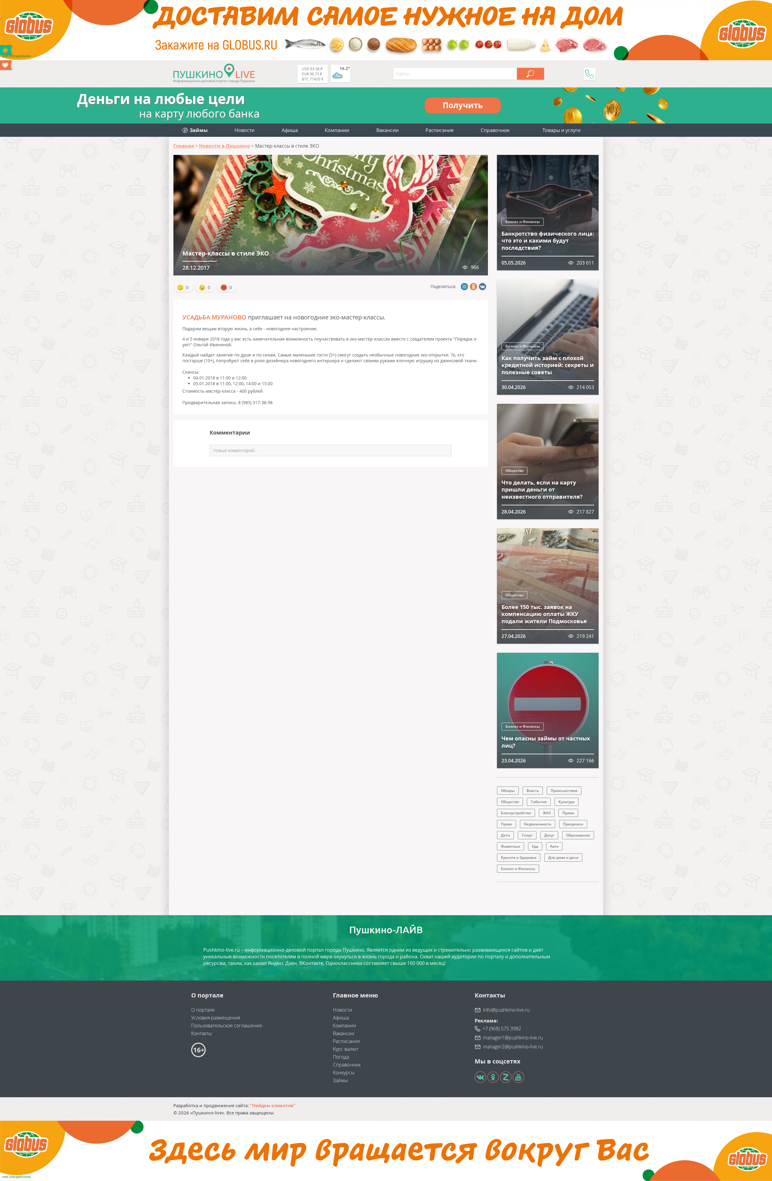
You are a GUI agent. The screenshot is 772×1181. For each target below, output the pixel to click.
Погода (341, 1057)
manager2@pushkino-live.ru (513, 1046)
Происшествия (564, 790)
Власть (533, 790)
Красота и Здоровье (518, 857)
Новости (245, 130)
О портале (203, 1010)
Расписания (440, 130)
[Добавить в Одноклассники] (473, 286)
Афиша (290, 130)
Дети (505, 835)
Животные (510, 846)
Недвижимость (537, 824)
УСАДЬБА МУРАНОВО (214, 317)
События (539, 801)
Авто (554, 846)
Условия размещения (215, 1017)
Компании (337, 130)
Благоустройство (516, 812)
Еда (535, 846)
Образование (578, 835)
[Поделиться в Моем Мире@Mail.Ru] (464, 286)
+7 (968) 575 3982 (501, 1028)
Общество (514, 470)
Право (506, 824)
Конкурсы (344, 1072)
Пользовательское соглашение (226, 1025)
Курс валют (345, 1049)
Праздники (573, 824)
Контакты (201, 1033)
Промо (568, 812)
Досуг (549, 835)
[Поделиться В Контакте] (482, 286)
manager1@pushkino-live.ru (513, 1037)
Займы (340, 1080)
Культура (566, 801)
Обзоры (508, 790)
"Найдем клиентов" (273, 1105)
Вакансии (387, 130)
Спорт (527, 835)
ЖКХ (547, 812)
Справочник (495, 130)
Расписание (346, 1041)
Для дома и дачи (563, 857)
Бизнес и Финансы (522, 221)
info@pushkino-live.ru (506, 1010)
